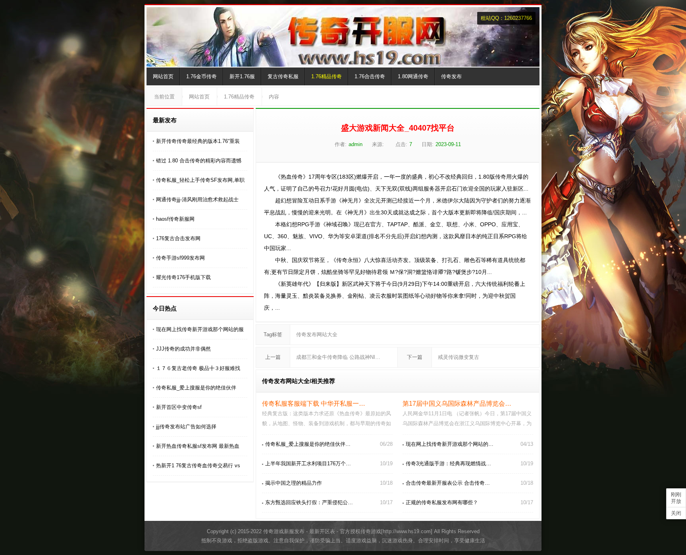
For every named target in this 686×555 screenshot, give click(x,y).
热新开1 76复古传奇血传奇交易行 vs (198, 465)
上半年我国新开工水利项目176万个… (308, 463)
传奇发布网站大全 (316, 334)
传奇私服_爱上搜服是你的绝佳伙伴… (308, 444)
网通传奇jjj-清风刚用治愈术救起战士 (197, 199)
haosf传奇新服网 (175, 219)
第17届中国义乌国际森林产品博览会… (457, 403)
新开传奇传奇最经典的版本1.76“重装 (198, 141)
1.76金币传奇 (201, 76)
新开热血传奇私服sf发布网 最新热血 (197, 446)
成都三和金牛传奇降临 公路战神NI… (338, 357)
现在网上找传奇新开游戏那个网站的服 (200, 329)
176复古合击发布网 (178, 238)
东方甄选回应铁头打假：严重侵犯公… (309, 502)
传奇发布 (451, 76)
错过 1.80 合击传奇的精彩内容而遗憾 (198, 161)
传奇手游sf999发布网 (180, 258)
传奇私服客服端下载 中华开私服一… (313, 403)
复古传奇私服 (283, 76)
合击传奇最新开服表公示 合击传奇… (448, 483)
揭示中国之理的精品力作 (293, 483)
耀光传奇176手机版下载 (183, 277)
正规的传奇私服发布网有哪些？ (442, 502)
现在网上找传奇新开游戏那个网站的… (449, 444)
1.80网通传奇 (413, 76)
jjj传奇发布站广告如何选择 (186, 427)
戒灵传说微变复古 (458, 357)
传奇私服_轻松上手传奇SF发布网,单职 (200, 180)
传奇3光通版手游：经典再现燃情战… (448, 463)
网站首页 (163, 76)
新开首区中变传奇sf (179, 407)
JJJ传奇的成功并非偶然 (183, 349)
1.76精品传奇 (326, 76)
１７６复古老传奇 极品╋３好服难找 (198, 368)
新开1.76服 (242, 76)
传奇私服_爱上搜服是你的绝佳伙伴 (196, 388)
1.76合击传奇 (370, 76)
